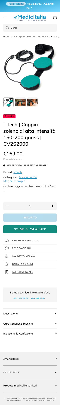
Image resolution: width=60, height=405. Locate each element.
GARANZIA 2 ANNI (22, 263)
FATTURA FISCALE (22, 271)
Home (6, 36)
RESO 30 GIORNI (21, 248)
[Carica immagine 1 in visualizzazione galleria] (8, 102)
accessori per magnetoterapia (20, 179)
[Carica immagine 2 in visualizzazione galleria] (20, 102)
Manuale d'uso (38, 298)
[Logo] (30, 17)
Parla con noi (16, 3)
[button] (55, 17)
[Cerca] (6, 28)
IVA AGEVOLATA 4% (23, 256)
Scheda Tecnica (21, 298)
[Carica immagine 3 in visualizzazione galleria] (32, 102)
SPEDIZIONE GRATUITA (25, 240)
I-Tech (18, 172)
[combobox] (30, 28)
